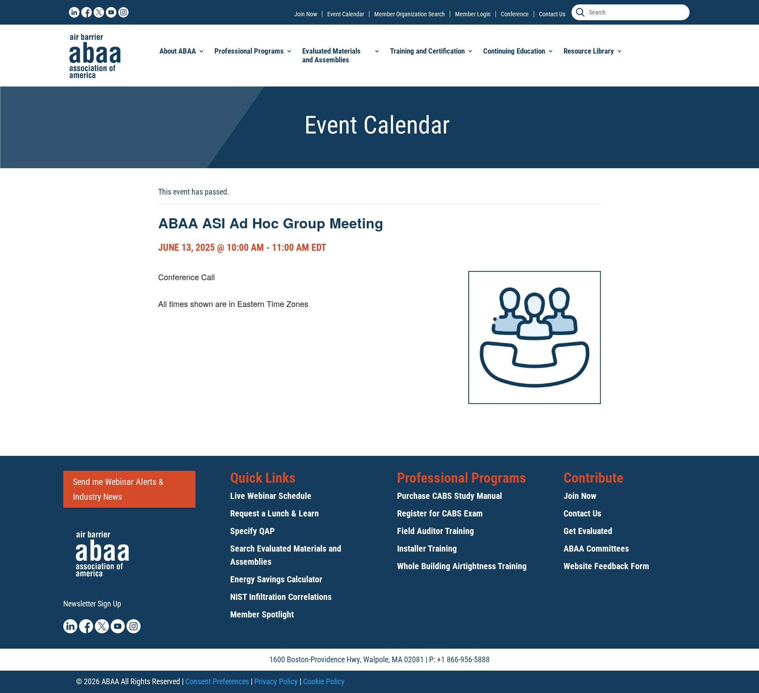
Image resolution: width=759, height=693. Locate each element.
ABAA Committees (596, 548)
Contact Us (552, 14)
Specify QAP (252, 531)
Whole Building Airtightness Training (462, 566)
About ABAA (177, 51)
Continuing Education (514, 51)
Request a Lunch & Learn (274, 513)
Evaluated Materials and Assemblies (331, 55)
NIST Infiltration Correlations (281, 597)
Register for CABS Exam (440, 513)
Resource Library (589, 51)
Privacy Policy (276, 681)
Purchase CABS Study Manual (449, 496)
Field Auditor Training (435, 531)
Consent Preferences (217, 681)
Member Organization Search (409, 14)
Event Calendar (345, 14)
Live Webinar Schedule (270, 496)
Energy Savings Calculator (276, 579)
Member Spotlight (262, 614)
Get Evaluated (588, 531)
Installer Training (427, 548)
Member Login (473, 14)
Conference (515, 14)
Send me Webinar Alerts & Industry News (118, 489)
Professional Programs (249, 51)
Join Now (305, 14)
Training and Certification (427, 51)
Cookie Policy (324, 681)
